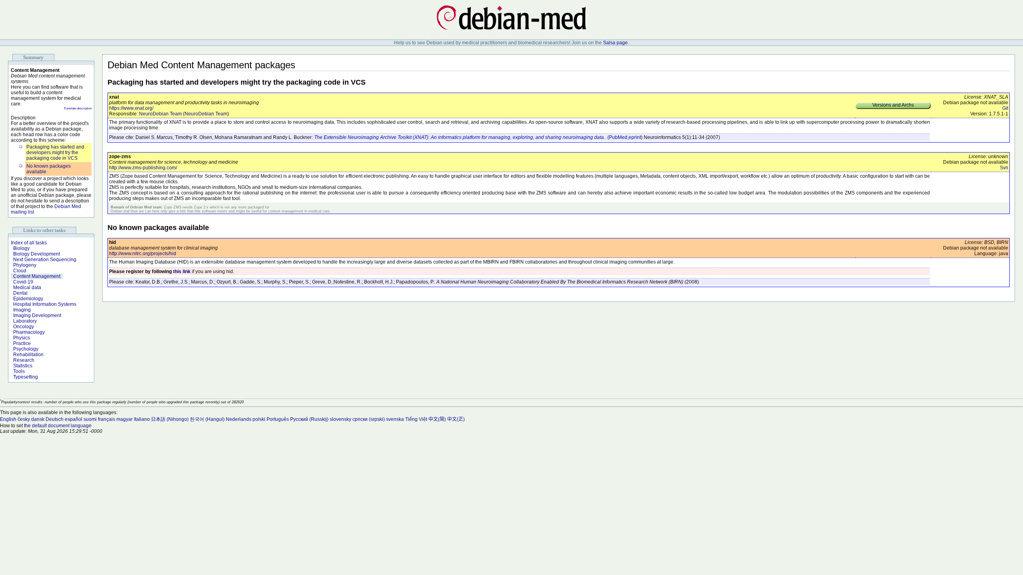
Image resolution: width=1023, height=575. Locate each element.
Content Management (36, 276)
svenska (395, 419)
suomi (90, 419)
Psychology (25, 349)
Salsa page (615, 43)
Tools (19, 371)
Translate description (78, 108)
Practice (22, 343)
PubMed (618, 137)
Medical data (27, 287)
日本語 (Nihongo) (170, 419)
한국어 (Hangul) (207, 419)
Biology (21, 248)
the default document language (58, 425)
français (106, 419)
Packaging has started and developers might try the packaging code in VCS (55, 152)
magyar (124, 419)
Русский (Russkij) (309, 419)
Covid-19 (23, 282)
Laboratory (25, 321)
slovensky (340, 419)
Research (23, 360)
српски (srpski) (368, 419)
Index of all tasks (29, 243)
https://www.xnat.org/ (131, 108)
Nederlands (238, 419)
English (8, 419)
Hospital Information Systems (44, 304)
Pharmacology (29, 332)
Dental (20, 293)
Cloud (19, 271)
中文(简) (437, 419)
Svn (1004, 168)
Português (278, 419)
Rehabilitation (28, 354)
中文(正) (456, 419)
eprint (635, 137)
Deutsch (55, 419)
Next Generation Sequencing (44, 259)
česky (24, 419)
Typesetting (25, 377)
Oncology (23, 326)
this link (182, 271)
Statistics (22, 366)
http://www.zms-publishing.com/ (143, 168)
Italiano (142, 419)
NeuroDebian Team (160, 114)
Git (1005, 108)
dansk (37, 419)
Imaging (22, 310)
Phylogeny (24, 265)
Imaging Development (37, 315)
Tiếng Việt (416, 419)
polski (259, 419)
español (73, 419)
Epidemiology (28, 298)
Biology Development (36, 254)
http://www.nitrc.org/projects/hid (142, 253)
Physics (21, 338)
